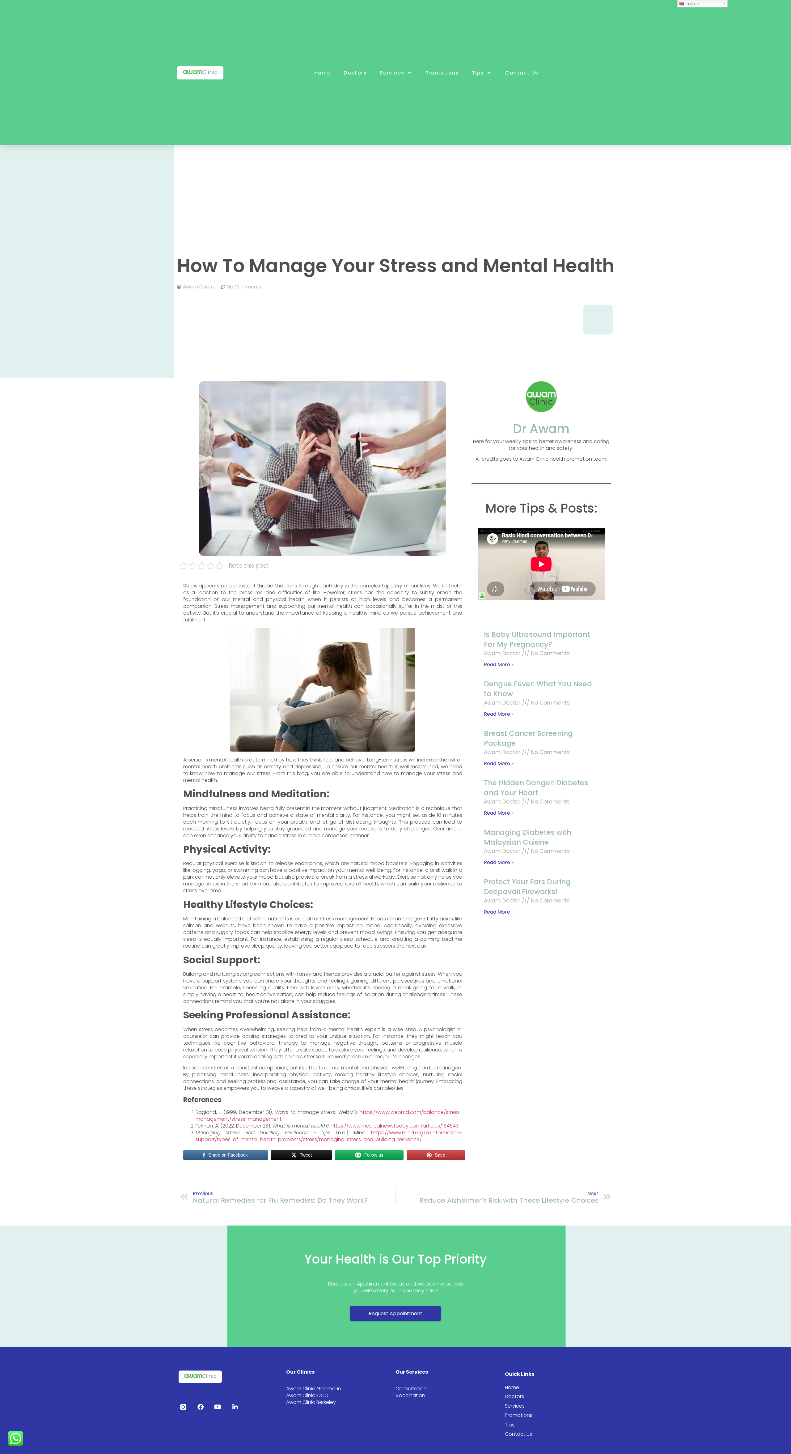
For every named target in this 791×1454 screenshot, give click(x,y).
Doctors (355, 72)
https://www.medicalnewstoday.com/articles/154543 (395, 1125)
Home (322, 72)
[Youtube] (218, 1407)
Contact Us (521, 72)
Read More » (499, 664)
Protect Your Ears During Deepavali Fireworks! (527, 887)
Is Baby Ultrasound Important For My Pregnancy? (537, 639)
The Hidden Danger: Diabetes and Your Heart (536, 788)
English (691, 3)
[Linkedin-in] (235, 1407)
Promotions (442, 72)
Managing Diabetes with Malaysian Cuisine (527, 837)
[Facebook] (200, 1407)
